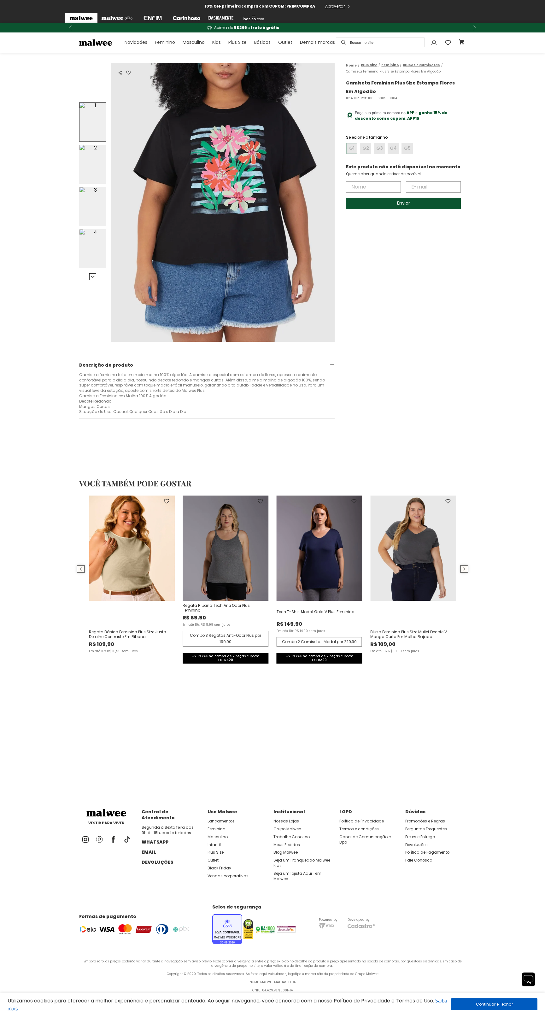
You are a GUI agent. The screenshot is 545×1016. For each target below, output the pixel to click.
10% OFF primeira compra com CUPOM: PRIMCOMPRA (260, 6)
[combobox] (380, 42)
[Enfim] (152, 18)
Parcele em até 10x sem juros (272, 28)
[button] (120, 73)
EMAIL (149, 852)
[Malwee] (81, 18)
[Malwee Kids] (116, 18)
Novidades (136, 42)
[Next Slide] (474, 28)
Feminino (165, 42)
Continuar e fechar (494, 1004)
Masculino (194, 42)
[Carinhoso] (186, 18)
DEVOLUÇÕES (157, 862)
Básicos (262, 42)
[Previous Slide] (70, 28)
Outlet (285, 42)
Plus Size (237, 42)
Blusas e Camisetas (421, 65)
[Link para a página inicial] (351, 65)
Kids (216, 42)
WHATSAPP (155, 842)
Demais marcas (317, 42)
